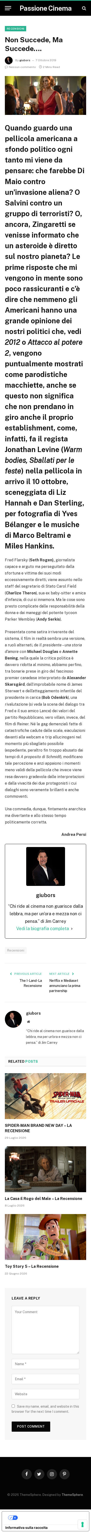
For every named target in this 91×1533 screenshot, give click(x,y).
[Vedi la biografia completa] (72, 929)
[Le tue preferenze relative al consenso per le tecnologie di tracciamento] (82, 1524)
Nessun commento (22, 67)
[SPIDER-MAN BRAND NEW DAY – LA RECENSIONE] (45, 1096)
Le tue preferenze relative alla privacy (50, 1517)
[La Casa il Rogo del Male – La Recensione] (45, 1169)
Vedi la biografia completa (42, 928)
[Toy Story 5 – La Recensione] (45, 1237)
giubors (24, 60)
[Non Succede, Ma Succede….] (45, 95)
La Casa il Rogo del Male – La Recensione (43, 1198)
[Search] (83, 8)
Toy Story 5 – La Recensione (32, 1266)
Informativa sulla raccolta (26, 1527)
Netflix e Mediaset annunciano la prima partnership (64, 986)
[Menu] (8, 8)
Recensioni (15, 28)
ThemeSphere (72, 1495)
